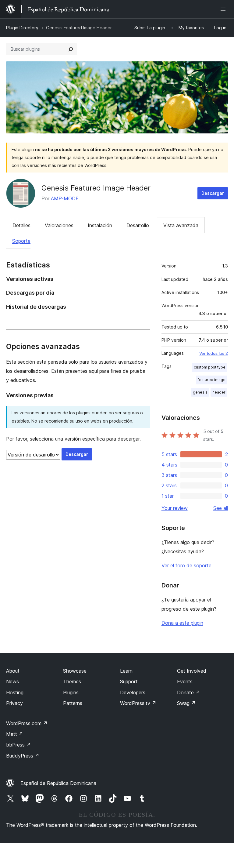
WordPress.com (27, 723)
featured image (211, 379)
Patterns (72, 703)
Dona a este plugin (182, 623)
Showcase (75, 671)
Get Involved (191, 671)
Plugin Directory (22, 27)
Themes (72, 681)
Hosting (14, 692)
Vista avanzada (180, 225)
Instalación (100, 225)
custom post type (209, 367)
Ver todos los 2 (213, 353)
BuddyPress (22, 756)
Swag (186, 703)
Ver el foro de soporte (186, 565)
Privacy (14, 703)
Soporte (21, 241)
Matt (14, 734)
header (218, 392)
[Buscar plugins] (71, 49)
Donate (188, 692)
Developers (132, 692)
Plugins (71, 692)
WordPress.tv (138, 703)
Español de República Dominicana (58, 783)
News (12, 681)
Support (129, 681)
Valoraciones (59, 225)
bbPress (18, 745)
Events (185, 681)
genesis (200, 392)
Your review (174, 508)
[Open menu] (224, 9)
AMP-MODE (65, 198)
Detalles (21, 225)
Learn (126, 671)
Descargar (212, 193)
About (13, 671)
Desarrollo (137, 225)
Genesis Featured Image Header (96, 187)
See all (220, 508)
